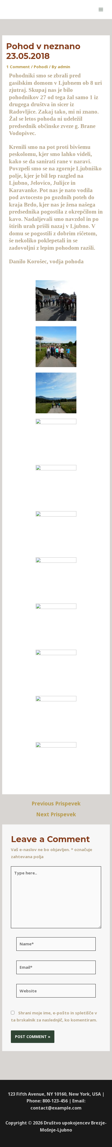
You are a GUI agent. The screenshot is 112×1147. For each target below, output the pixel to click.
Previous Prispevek (56, 803)
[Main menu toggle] (101, 9)
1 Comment (18, 66)
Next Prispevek (56, 814)
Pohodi (41, 66)
